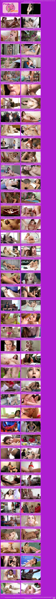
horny (32, 82)
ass (27, 136)
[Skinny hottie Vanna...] (31, 189)
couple (10, 149)
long (16, 14)
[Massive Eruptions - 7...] (31, 324)
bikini (7, 284)
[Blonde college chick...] (31, 283)
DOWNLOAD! (16, 16)
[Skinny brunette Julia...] (31, 202)
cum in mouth (12, 540)
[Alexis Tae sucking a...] (11, 458)
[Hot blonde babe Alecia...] (11, 431)
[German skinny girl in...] (31, 297)
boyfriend (9, 163)
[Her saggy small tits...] (31, 553)
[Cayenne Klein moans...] (11, 202)
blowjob (12, 55)
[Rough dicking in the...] (11, 512)
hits (9, 14)
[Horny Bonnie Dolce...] (11, 526)
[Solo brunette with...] (11, 391)
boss (6, 513)
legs (29, 311)
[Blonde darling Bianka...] (31, 351)
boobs (12, 82)
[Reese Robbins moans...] (11, 499)
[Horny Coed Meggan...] (31, 431)
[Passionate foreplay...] (31, 391)
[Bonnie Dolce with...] (11, 68)
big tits (30, 513)
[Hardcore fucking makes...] (11, 445)
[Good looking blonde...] (31, 243)
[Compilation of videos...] (11, 108)
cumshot (12, 338)
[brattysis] (11, 580)
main (5, 14)
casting (30, 176)
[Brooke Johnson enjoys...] (31, 485)
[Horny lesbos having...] (11, 27)
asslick (32, 365)
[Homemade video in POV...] (11, 351)
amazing (28, 392)
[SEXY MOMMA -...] (11, 593)
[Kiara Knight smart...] (11, 324)
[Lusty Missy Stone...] (11, 472)
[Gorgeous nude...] (31, 14)
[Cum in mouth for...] (11, 539)
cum (9, 338)
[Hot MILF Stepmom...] (11, 81)
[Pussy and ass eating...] (31, 216)
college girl (12, 163)
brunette (30, 82)
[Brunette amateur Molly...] (31, 68)
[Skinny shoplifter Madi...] (31, 593)
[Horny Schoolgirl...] (31, 81)
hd (32, 28)
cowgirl (12, 149)
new (12, 14)
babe (27, 82)
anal (7, 109)
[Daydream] (11, 41)
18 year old (6, 378)
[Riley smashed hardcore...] (31, 108)
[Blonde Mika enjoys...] (31, 270)
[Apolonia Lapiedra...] (31, 566)
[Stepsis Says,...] (11, 54)
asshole (7, 55)
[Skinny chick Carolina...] (11, 122)
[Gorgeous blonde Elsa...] (11, 297)
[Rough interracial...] (31, 499)
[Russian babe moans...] (11, 135)
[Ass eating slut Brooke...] (31, 135)
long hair (29, 203)
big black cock (27, 109)
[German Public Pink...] (31, 41)
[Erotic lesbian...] (11, 243)
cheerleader (9, 257)
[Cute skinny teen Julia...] (31, 95)
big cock (31, 109)
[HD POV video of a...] (31, 580)
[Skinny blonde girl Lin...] (11, 189)
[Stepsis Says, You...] (31, 337)
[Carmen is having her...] (31, 445)
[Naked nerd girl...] (31, 27)
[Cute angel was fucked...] (11, 566)
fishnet (12, 311)
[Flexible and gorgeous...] (11, 216)
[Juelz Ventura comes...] (11, 162)
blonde (9, 55)
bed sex (30, 136)
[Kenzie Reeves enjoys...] (31, 54)
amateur (27, 28)
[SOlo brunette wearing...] (11, 310)
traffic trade (25, 598)
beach (7, 28)
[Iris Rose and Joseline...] (11, 418)
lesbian (12, 486)
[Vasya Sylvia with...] (31, 458)
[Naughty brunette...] (11, 364)
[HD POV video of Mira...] (31, 472)
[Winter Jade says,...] (31, 229)
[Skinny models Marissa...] (11, 337)
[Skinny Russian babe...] (31, 364)
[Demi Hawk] (31, 526)
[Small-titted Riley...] (11, 256)
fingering (10, 28)
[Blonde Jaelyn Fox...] (11, 283)
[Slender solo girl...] (31, 310)
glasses (30, 28)
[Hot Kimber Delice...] (31, 418)
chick (29, 284)
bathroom (7, 149)
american (27, 230)
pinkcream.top (30, 598)
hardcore (12, 513)
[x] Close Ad (54, 598)
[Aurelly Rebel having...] (11, 485)
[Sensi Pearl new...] (31, 162)
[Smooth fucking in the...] (31, 256)
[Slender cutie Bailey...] (11, 553)
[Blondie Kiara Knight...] (31, 539)
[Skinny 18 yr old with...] (11, 95)
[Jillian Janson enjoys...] (11, 229)
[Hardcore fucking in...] (31, 512)
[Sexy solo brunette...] (31, 122)
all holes (7, 203)
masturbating (32, 203)
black (32, 513)
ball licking (27, 55)
